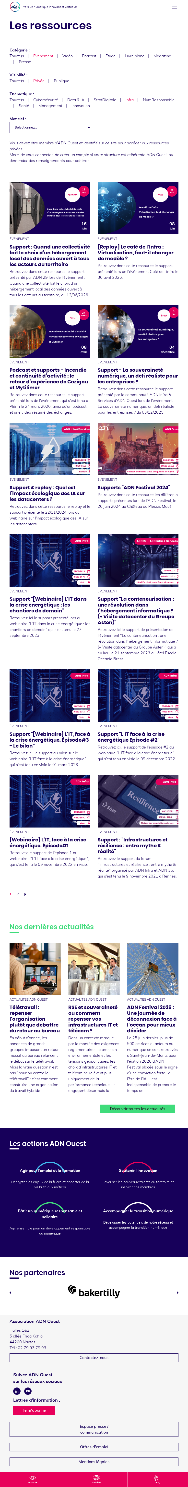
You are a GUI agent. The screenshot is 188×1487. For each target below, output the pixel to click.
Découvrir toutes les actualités (137, 1109)
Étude (111, 56)
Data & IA (75, 100)
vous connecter (39, 155)
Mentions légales (94, 1462)
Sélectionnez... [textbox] (26, 127)
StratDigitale (105, 100)
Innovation (80, 106)
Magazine (162, 56)
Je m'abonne (34, 1410)
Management (50, 106)
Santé (24, 106)
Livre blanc (134, 56)
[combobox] (52, 127)
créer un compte (74, 155)
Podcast (89, 56)
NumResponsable (159, 100)
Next (177, 1292)
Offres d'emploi (94, 1447)
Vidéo (67, 56)
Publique (61, 81)
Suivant (26, 894)
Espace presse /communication (94, 1429)
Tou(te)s (17, 56)
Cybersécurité (45, 100)
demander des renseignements (37, 161)
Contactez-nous (94, 1358)
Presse (25, 62)
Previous (10, 1292)
